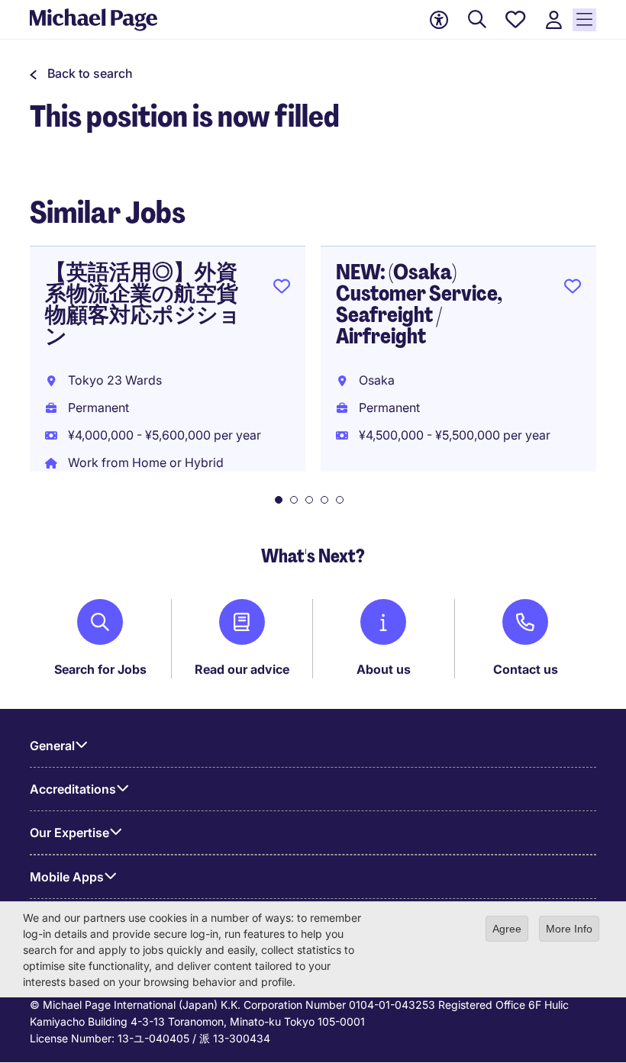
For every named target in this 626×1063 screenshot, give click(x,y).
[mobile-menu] (584, 19)
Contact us (525, 669)
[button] (81, 73)
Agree (506, 929)
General (52, 745)
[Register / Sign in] (553, 20)
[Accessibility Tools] (439, 20)
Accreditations (73, 789)
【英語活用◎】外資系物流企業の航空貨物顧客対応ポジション (142, 304)
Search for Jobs (100, 669)
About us (384, 669)
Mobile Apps (67, 877)
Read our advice (242, 669)
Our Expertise (69, 832)
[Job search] (477, 20)
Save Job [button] (281, 289)
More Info (569, 929)
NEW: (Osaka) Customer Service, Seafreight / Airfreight (419, 304)
